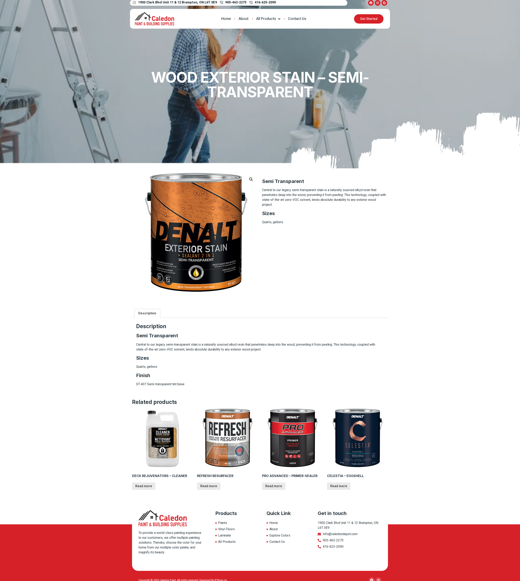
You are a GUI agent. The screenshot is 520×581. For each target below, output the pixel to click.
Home (226, 19)
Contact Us (297, 19)
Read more (143, 486)
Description (147, 313)
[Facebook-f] (371, 3)
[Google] (384, 3)
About (243, 19)
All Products (266, 19)
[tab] (147, 313)
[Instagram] (377, 3)
